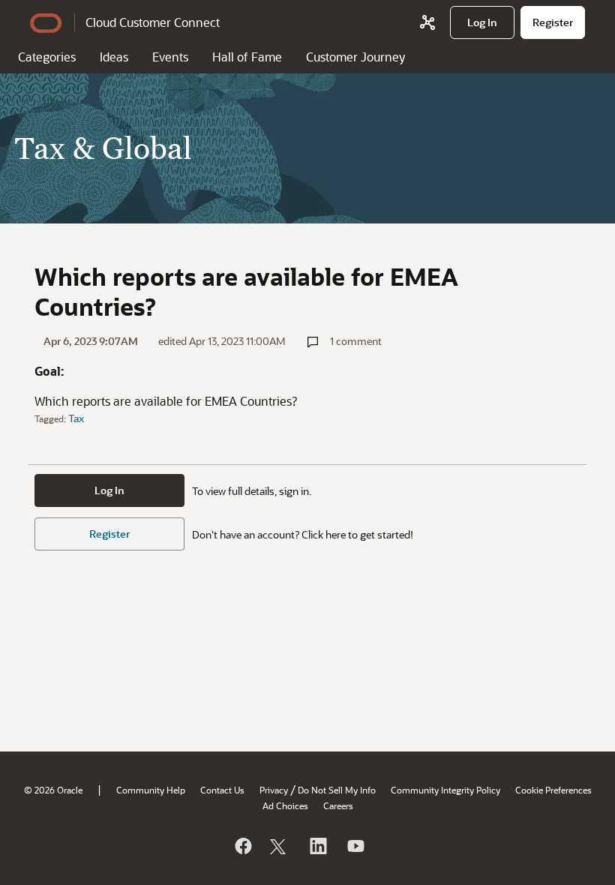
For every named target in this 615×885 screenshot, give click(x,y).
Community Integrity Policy (445, 790)
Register (109, 533)
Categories (47, 56)
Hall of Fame (247, 56)
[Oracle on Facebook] (242, 846)
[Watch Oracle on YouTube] (354, 846)
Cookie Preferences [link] (553, 790)
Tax (76, 418)
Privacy (274, 790)
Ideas (114, 56)
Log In (109, 490)
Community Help (150, 790)
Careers (338, 806)
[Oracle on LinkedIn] (317, 846)
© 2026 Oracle (53, 790)
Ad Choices (285, 806)
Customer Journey (355, 56)
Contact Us (222, 790)
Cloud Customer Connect (153, 22)
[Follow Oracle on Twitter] (280, 846)
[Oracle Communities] (427, 23)
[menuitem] (482, 22)
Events (170, 56)
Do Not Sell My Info (337, 790)
